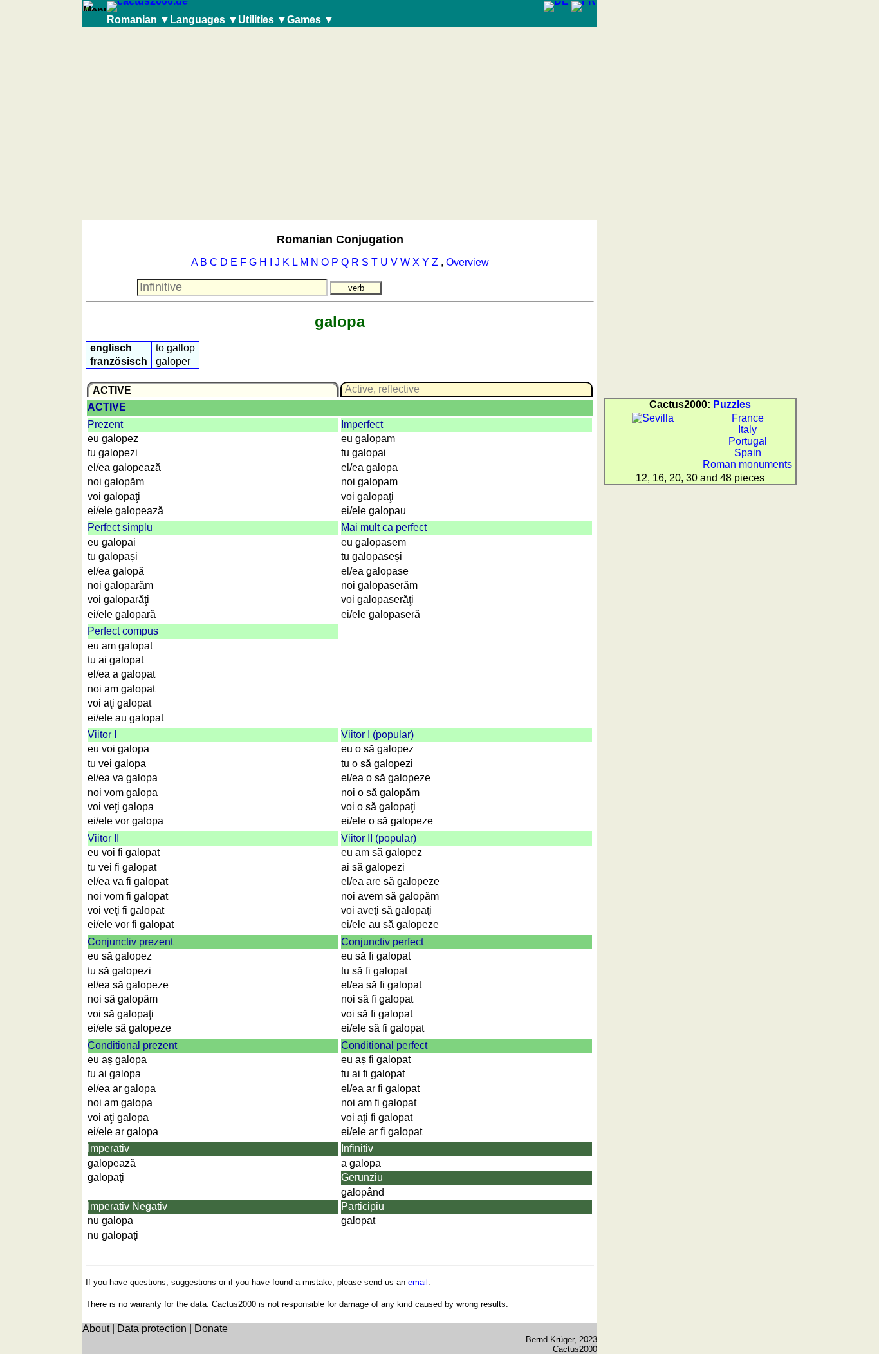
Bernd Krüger (550, 1339)
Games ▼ (310, 19)
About (95, 1328)
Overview (467, 262)
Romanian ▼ (138, 19)
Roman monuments (747, 464)
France (748, 418)
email (418, 1282)
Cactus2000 (575, 1349)
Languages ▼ (204, 19)
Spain (747, 452)
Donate (211, 1328)
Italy (747, 429)
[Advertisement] (339, 123)
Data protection (152, 1328)
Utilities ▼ (262, 19)
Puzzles (732, 404)
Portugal (747, 441)
